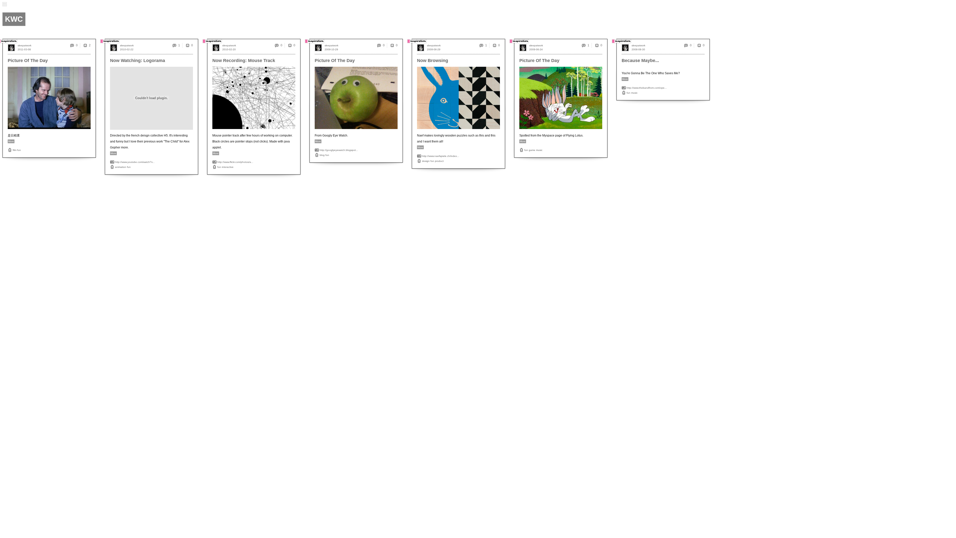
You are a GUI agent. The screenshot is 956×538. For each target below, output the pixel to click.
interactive (228, 167)
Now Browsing (432, 60)
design (426, 161)
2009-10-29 (331, 49)
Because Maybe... (640, 60)
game (532, 150)
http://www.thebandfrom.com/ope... (647, 87)
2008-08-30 (638, 49)
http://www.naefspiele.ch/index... (440, 156)
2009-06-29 (433, 49)
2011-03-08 (24, 49)
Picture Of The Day (28, 60)
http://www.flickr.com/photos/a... (235, 162)
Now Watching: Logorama (137, 60)
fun (19, 150)
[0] (187, 45)
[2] (85, 45)
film (14, 150)
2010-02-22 (126, 49)
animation (120, 167)
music (539, 150)
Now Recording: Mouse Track (243, 60)
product (439, 161)
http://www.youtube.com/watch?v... (135, 162)
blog (322, 155)
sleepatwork (24, 45)
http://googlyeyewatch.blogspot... (339, 150)
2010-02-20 (229, 49)
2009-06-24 (536, 49)
